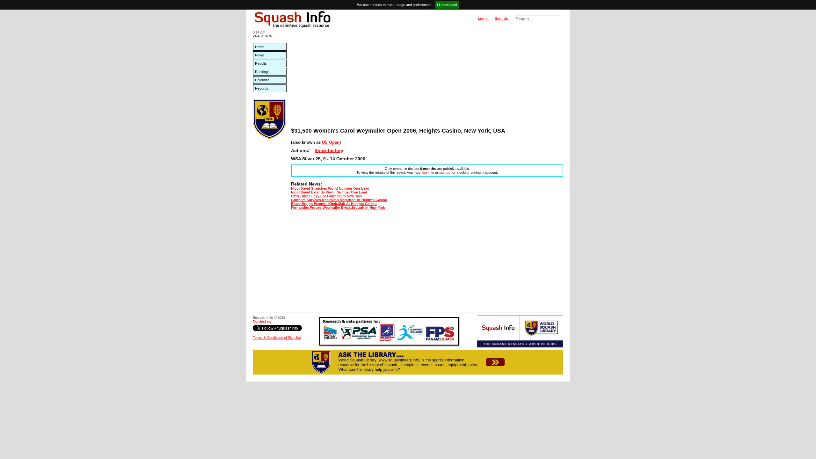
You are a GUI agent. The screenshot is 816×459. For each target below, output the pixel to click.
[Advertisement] (427, 79)
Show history (329, 150)
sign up (444, 172)
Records (261, 88)
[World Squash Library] (269, 138)
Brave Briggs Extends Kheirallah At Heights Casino (334, 204)
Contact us (262, 321)
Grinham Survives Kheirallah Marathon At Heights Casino (339, 200)
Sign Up (501, 18)
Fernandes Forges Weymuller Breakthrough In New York (338, 207)
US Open (330, 142)
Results (261, 63)
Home (259, 47)
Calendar (262, 80)
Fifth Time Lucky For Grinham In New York (326, 196)
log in (426, 172)
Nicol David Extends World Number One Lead (329, 192)
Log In (483, 18)
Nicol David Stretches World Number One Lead (330, 188)
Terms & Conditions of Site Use (277, 337)
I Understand (447, 5)
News (259, 55)
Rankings (262, 72)
